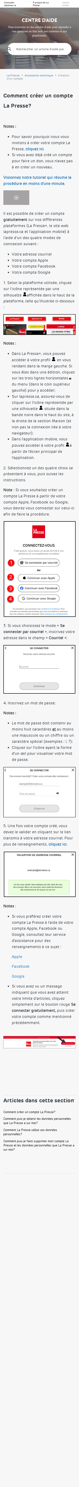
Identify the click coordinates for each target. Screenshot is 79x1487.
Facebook (20, 966)
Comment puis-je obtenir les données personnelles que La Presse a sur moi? (37, 1121)
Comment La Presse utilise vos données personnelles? (30, 1132)
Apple (17, 956)
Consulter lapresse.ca (10, 4)
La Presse (13, 75)
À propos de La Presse (41, 4)
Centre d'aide (65, 4)
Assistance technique (39, 75)
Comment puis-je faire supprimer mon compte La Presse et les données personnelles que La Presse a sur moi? (38, 1145)
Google (18, 976)
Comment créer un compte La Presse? (29, 1112)
